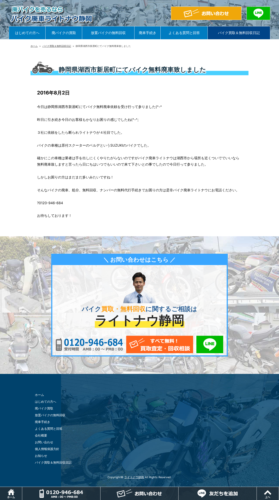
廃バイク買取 (44, 408)
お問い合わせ (44, 442)
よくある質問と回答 (184, 33)
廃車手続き (147, 33)
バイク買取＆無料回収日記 (239, 33)
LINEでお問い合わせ (209, 344)
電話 (61, 493)
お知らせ (41, 455)
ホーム (34, 46)
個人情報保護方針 (47, 449)
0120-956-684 (89, 344)
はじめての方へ (27, 33)
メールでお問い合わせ (159, 344)
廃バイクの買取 (64, 33)
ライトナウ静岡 (134, 477)
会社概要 (41, 435)
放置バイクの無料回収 (108, 33)
